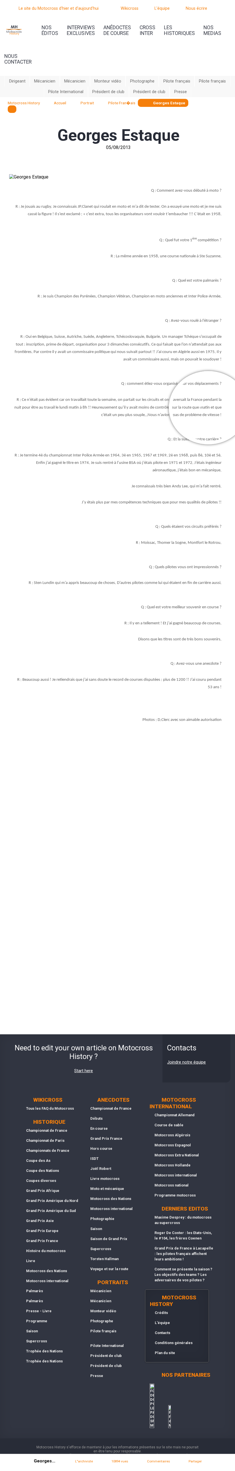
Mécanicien (44, 81)
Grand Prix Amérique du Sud (51, 1211)
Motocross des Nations (46, 1271)
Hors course (101, 1148)
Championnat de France (46, 1130)
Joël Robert (100, 1168)
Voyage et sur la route (109, 1269)
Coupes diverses (41, 1180)
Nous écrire (196, 8)
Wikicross (129, 8)
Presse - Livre (39, 1311)
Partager (195, 1461)
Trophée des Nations (44, 1351)
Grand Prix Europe (42, 1231)
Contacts (162, 1333)
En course (99, 1128)
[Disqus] (117, 808)
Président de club (108, 91)
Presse (180, 91)
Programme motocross (175, 1195)
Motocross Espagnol (172, 1145)
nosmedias (212, 30)
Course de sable (168, 1125)
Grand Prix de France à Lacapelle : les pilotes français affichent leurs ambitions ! (183, 1253)
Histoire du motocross (46, 1251)
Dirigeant (17, 81)
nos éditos (50, 30)
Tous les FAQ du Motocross (50, 1108)
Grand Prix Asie (40, 1221)
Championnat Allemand (174, 1115)
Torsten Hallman (104, 1259)
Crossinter (147, 30)
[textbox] (12, 109)
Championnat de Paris (45, 1140)
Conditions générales (174, 1343)
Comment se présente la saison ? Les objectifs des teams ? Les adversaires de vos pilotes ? (183, 1274)
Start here (83, 1070)
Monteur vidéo (107, 81)
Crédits (161, 1313)
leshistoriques (179, 30)
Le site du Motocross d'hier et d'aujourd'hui (59, 8)
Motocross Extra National (176, 1155)
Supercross (36, 1341)
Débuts (96, 1118)
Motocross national (171, 1185)
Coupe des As (38, 1160)
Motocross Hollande (172, 1165)
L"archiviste (84, 1461)
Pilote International (65, 91)
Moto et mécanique (107, 1188)
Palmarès (34, 1291)
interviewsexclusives (81, 30)
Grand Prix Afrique (42, 1190)
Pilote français (176, 81)
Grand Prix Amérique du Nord (52, 1201)
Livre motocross (105, 1178)
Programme (36, 1321)
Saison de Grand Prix (108, 1239)
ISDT (94, 1158)
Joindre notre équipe (186, 1062)
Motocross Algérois (172, 1135)
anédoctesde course (117, 30)
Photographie (102, 1219)
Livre (30, 1261)
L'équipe (162, 8)
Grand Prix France (42, 1241)
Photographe (142, 81)
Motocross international (47, 1281)
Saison (32, 1331)
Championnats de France (47, 1150)
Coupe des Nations (42, 1170)
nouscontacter (18, 59)
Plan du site (165, 1353)
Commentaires (158, 1461)
